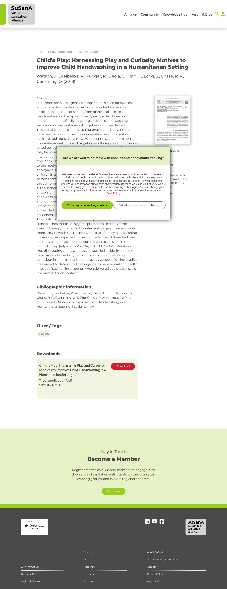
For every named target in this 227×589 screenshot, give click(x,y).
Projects (88, 581)
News (87, 559)
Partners (89, 574)
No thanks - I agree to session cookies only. (139, 205)
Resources (90, 566)
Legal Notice (154, 581)
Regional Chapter (31, 581)
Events (88, 552)
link (92, 190)
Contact (151, 566)
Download (123, 366)
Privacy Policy (155, 574)
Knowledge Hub (175, 14)
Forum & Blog (201, 14)
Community (150, 14)
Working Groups (30, 566)
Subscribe (113, 491)
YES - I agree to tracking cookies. (87, 205)
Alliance (130, 14)
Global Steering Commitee (162, 559)
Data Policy (113, 193)
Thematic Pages (30, 574)
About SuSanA (155, 552)
